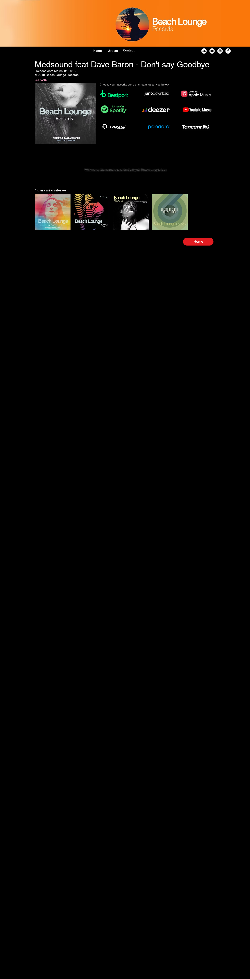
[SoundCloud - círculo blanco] (204, 51)
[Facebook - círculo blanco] (228, 51)
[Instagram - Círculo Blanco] (220, 51)
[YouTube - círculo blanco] (212, 51)
